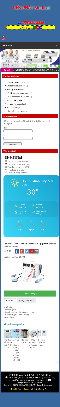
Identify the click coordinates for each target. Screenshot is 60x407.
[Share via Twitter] (27, 253)
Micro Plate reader (15, 100)
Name (6, 128)
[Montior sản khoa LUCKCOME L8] (8, 337)
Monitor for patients (15, 104)
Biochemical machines (19, 96)
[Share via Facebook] (17, 253)
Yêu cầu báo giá (30, 293)
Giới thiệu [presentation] (10, 300)
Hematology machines (19, 93)
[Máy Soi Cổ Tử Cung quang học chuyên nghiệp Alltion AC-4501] (16, 337)
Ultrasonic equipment (16, 86)
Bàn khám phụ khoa (15, 111)
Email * (6, 135)
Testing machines (14, 89)
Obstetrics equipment (16, 82)
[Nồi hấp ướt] (25, 337)
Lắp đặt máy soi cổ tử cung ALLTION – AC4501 (28, 70)
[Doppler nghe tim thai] (41, 337)
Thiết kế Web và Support (20, 389)
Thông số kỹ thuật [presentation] (26, 300)
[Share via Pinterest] (31, 253)
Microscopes (12, 107)
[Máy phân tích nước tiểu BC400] (33, 337)
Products (24, 243)
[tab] (10, 300)
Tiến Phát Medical (11, 243)
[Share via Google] (22, 253)
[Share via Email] (36, 253)
